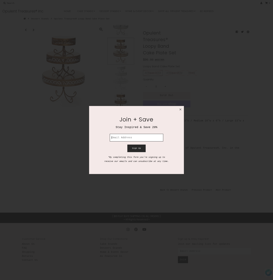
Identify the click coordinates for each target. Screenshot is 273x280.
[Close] (180, 109)
